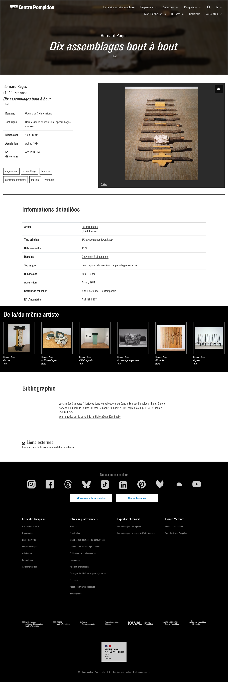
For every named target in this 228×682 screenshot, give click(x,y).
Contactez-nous (137, 498)
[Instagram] (31, 485)
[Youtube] (196, 485)
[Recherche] (209, 7)
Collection (169, 7)
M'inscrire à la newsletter (91, 498)
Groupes (73, 526)
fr (217, 7)
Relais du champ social (79, 566)
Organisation (27, 533)
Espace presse (75, 593)
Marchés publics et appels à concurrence (87, 539)
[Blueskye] (86, 485)
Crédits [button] (104, 184)
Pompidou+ (191, 7)
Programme (147, 7)
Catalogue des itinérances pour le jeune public (89, 573)
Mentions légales (85, 672)
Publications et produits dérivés (83, 553)
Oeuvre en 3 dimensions (38, 113)
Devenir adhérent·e (155, 14)
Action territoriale (29, 566)
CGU (109, 672)
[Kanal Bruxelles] (143, 626)
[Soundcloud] (178, 485)
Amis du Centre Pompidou (176, 533)
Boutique (196, 14)
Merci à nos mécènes (174, 526)
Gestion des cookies (141, 672)
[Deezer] (160, 485)
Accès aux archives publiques (82, 586)
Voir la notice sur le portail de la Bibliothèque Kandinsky (90, 416)
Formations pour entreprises (129, 526)
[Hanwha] (197, 626)
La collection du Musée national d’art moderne (48, 447)
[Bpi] (35, 626)
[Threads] (68, 485)
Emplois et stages (29, 546)
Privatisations (75, 533)
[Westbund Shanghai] (173, 626)
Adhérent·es (27, 553)
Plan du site (100, 672)
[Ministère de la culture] (114, 652)
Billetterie (177, 14)
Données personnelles (122, 672)
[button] (114, 209)
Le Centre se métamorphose (120, 7)
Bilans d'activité (29, 539)
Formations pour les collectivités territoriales (136, 533)
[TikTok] (105, 485)
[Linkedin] (123, 485)
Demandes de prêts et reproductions (85, 546)
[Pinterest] (141, 485)
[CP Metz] (90, 626)
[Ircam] (64, 626)
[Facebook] (50, 485)
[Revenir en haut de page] (220, 674)
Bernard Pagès (15, 86)
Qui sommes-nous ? (30, 526)
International (27, 560)
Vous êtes (212, 14)
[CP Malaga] (114, 626)
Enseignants (75, 560)
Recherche (74, 580)
